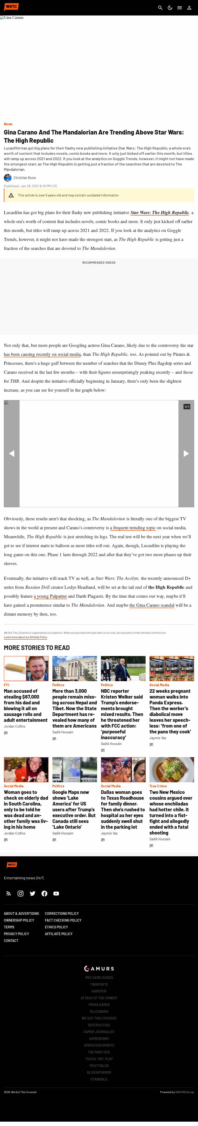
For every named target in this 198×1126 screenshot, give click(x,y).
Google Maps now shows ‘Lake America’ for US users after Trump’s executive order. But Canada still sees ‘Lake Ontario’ (74, 809)
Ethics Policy (56, 927)
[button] (12, 453)
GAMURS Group (184, 1092)
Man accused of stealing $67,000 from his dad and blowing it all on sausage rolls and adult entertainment (26, 705)
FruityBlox (99, 1066)
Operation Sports (99, 1045)
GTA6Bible (99, 1079)
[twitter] (32, 893)
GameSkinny (99, 1039)
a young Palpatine (50, 596)
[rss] (9, 893)
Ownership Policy (19, 920)
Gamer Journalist (99, 1032)
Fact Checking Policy (63, 920)
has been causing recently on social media (42, 354)
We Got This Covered (99, 1018)
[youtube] (56, 893)
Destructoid (99, 1025)
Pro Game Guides (99, 978)
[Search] (160, 8)
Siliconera (99, 1011)
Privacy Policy (16, 934)
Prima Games (99, 1005)
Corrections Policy (62, 913)
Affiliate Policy (58, 934)
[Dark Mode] (170, 8)
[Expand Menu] (179, 8)
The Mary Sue (99, 1052)
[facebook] (44, 893)
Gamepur (99, 991)
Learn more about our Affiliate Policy (25, 637)
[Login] (189, 8)
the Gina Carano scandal (151, 605)
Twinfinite (99, 984)
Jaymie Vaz (157, 738)
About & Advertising (21, 913)
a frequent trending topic (133, 527)
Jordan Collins (14, 726)
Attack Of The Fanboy (99, 998)
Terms (9, 927)
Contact (11, 941)
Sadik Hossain (62, 732)
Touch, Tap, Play (99, 1059)
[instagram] (20, 893)
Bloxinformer (99, 1072)
